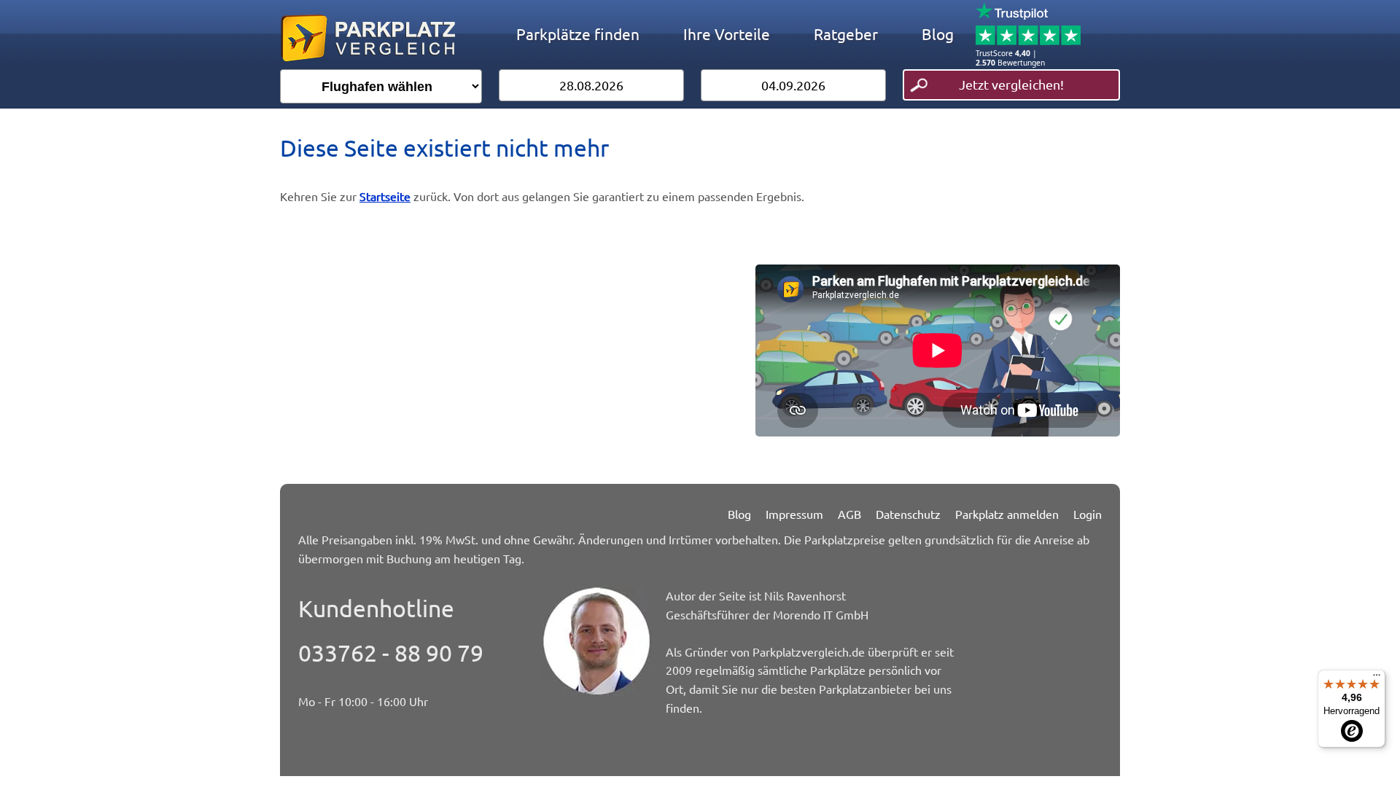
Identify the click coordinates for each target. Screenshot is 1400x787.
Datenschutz (908, 513)
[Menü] (1376, 678)
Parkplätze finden (577, 33)
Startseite (385, 196)
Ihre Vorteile (726, 33)
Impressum (794, 513)
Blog (938, 33)
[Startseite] (367, 64)
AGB (849, 513)
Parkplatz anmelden (1007, 513)
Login (1087, 513)
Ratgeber (846, 33)
